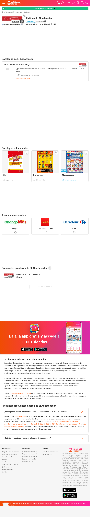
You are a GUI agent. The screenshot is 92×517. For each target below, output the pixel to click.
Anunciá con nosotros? (9, 454)
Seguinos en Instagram (29, 456)
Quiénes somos (7, 467)
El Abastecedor (17, 12)
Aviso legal (48, 503)
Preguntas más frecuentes (10, 452)
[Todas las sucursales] (49, 268)
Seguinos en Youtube (29, 459)
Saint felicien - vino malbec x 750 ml (69, 424)
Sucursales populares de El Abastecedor (24, 268)
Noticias (4, 472)
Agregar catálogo (7, 469)
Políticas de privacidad (77, 503)
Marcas (4, 459)
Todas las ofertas (7, 457)
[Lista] (82, 3)
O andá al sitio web (23, 79)
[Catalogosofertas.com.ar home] (14, 3)
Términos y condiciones (61, 503)
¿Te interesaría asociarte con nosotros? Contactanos (50, 454)
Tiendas (8, 12)
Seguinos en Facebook (29, 454)
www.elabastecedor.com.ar (21, 393)
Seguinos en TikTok (28, 461)
